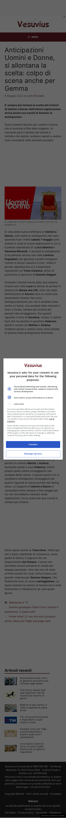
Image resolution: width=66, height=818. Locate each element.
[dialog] (33, 409)
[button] (33, 404)
